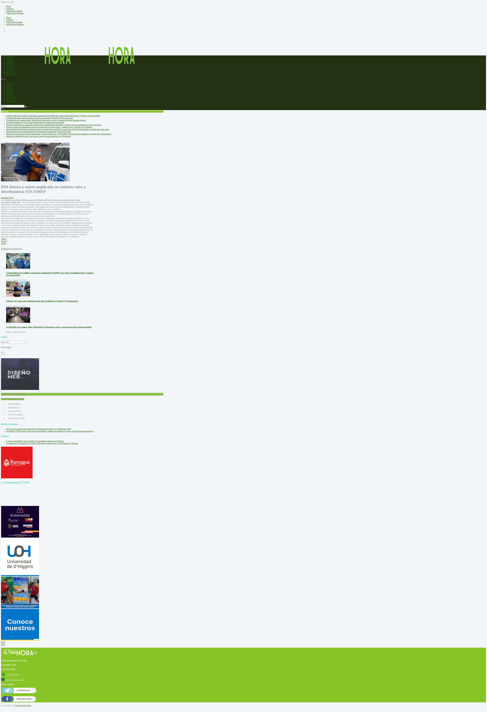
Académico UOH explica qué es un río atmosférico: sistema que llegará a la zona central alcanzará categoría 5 (50, 431)
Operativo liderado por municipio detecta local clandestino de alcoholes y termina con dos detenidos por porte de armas (53, 125)
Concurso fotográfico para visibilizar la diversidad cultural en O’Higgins (35, 441)
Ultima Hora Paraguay (15, 13)
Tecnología (10, 72)
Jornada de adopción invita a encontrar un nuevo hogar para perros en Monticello (38, 136)
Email (10, 198)
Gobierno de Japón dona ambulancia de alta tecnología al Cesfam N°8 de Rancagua (39, 118)
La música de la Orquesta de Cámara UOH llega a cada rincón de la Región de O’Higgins (42, 443)
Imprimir (4, 198)
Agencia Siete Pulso (23, 705)
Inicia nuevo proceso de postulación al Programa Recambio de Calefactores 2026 (38, 132)
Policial (9, 59)
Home (8, 6)
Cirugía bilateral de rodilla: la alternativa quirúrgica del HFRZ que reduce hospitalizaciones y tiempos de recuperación (53, 116)
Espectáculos (11, 70)
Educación (10, 66)
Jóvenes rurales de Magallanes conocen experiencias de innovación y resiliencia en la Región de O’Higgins (49, 127)
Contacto (9, 9)
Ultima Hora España (14, 11)
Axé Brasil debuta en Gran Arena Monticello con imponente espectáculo (35, 123)
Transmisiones (12, 75)
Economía (10, 61)
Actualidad (10, 56)
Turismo (9, 68)
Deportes (9, 63)
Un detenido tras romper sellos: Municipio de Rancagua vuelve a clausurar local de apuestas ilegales (46, 120)
